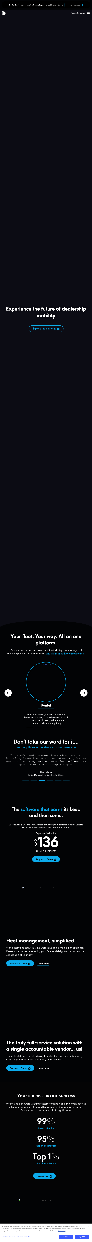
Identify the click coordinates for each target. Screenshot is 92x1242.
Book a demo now (73, 5)
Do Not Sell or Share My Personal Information (17, 1237)
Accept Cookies (66, 1237)
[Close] (88, 1226)
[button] (8, 693)
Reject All (82, 1237)
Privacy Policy (62, 1231)
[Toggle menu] (87, 12)
